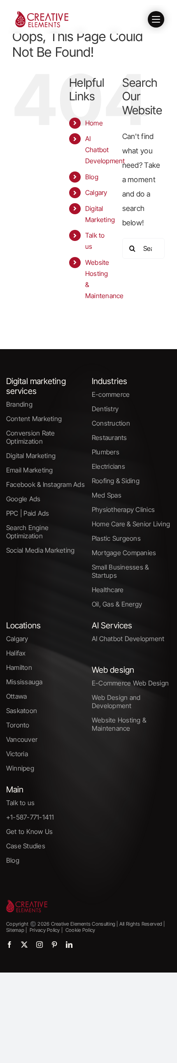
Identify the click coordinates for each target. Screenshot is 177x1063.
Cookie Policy (80, 930)
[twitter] (24, 944)
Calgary (96, 192)
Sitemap (15, 930)
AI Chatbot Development (105, 149)
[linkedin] (69, 944)
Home (94, 123)
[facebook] (9, 944)
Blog (91, 177)
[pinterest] (54, 944)
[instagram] (39, 944)
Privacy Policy (44, 930)
